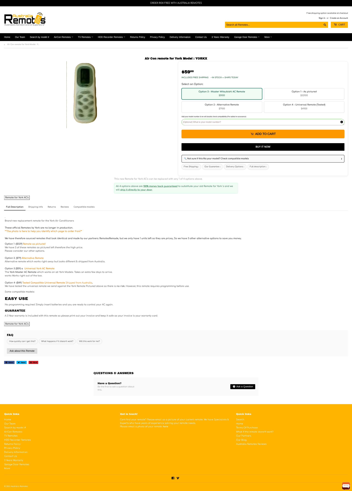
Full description (258, 167)
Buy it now (263, 146)
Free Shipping (191, 167)
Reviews (65, 207)
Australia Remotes (19, 486)
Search (240, 419)
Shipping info (35, 207)
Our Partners (243, 436)
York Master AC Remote (23, 272)
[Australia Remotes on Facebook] (172, 478)
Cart (341, 24)
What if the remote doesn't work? (254, 432)
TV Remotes (84, 37)
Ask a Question (244, 386)
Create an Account (339, 18)
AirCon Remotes (63, 37)
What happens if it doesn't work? (57, 341)
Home (7, 37)
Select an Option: (192, 84)
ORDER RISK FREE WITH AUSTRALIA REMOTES (176, 3)
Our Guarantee (212, 167)
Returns (52, 207)
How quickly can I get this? (22, 341)
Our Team (20, 37)
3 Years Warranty (220, 37)
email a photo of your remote (148, 426)
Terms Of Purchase (247, 427)
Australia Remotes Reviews (251, 444)
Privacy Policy (157, 37)
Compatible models (84, 207)
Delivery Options (235, 167)
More (267, 37)
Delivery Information (180, 37)
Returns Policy (137, 37)
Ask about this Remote (22, 350)
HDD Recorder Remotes (111, 37)
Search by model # (39, 37)
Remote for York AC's (17, 197)
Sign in (322, 18)
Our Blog (241, 440)
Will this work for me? (89, 341)
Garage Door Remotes (246, 37)
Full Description (14, 207)
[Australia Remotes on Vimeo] (177, 478)
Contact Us (201, 37)
